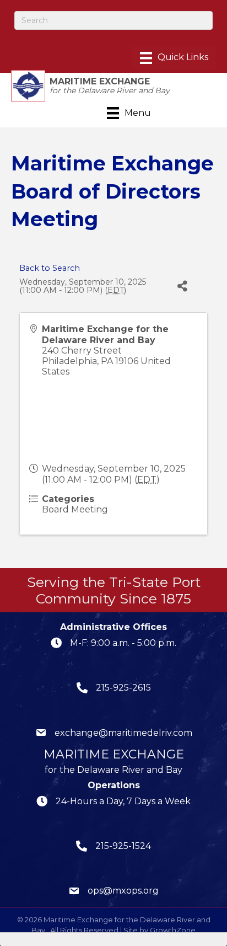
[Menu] (174, 58)
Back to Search (49, 268)
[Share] (182, 286)
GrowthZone (173, 930)
